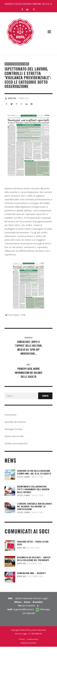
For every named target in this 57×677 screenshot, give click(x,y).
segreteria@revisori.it (24, 609)
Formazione (10, 414)
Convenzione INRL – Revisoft (31, 573)
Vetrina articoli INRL (14, 436)
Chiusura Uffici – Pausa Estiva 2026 (32, 543)
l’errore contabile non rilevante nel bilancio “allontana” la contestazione (34, 506)
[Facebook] (22, 9)
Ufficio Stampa (23, 477)
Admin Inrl (12, 98)
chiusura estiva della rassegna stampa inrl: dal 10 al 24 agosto (28, 3)
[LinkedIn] (27, 9)
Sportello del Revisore (15, 421)
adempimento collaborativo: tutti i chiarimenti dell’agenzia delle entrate (33, 489)
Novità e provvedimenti (16, 443)
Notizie (8, 64)
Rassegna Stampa (21, 64)
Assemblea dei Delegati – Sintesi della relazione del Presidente (33, 559)
